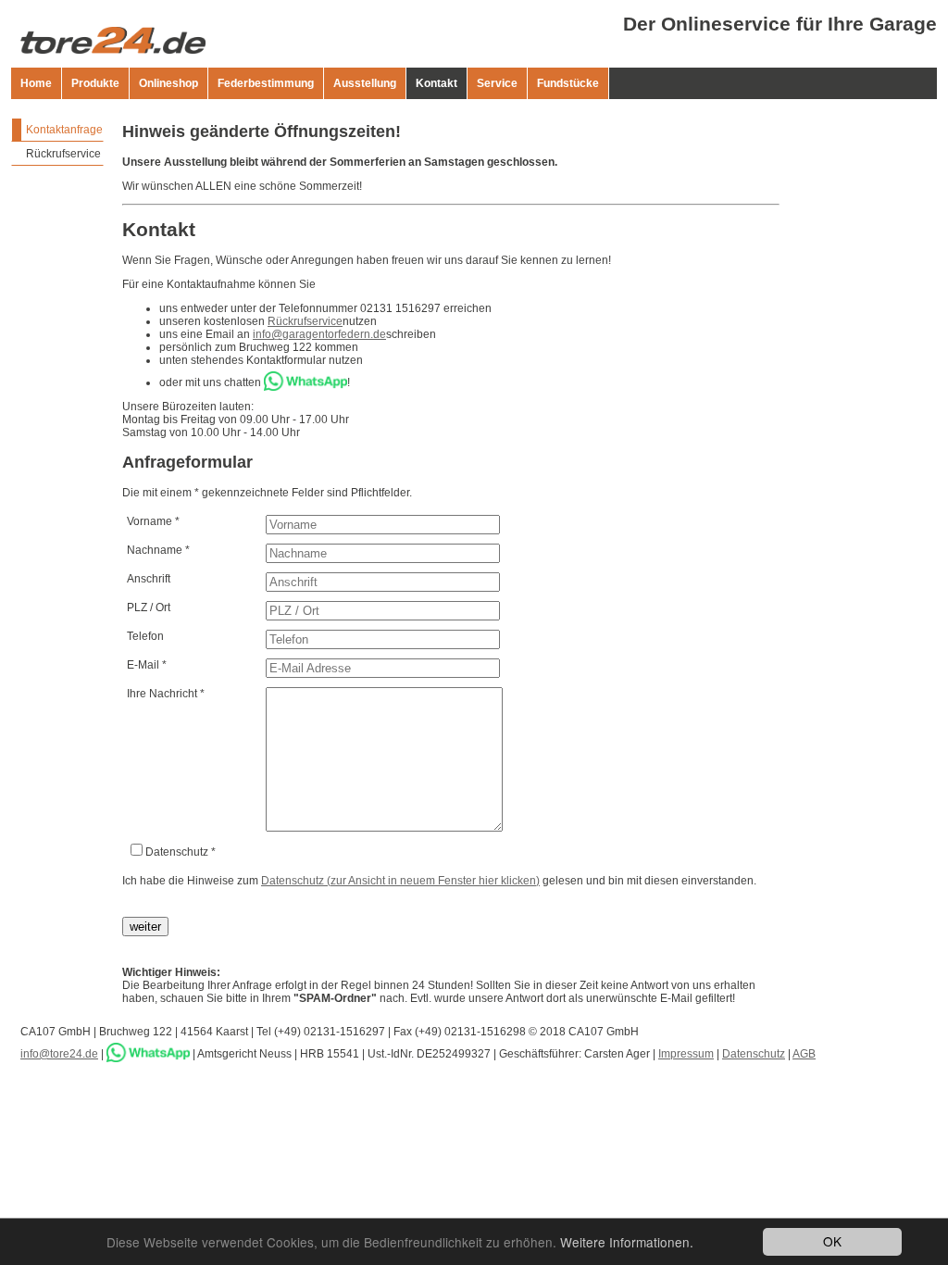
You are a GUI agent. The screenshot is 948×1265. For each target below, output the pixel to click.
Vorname (153, 521)
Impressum (686, 1053)
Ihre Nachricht (166, 693)
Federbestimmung (266, 83)
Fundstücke (568, 83)
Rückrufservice (63, 153)
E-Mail (147, 664)
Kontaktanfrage (64, 129)
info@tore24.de (59, 1053)
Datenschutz (753, 1053)
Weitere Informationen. (626, 1242)
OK (832, 1241)
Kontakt (436, 83)
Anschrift (148, 578)
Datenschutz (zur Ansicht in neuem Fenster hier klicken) (400, 880)
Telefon (145, 636)
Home (36, 83)
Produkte (95, 83)
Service (497, 83)
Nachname (158, 550)
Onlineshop (168, 83)
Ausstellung (364, 83)
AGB (804, 1053)
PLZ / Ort (148, 607)
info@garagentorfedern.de (319, 334)
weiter (145, 926)
